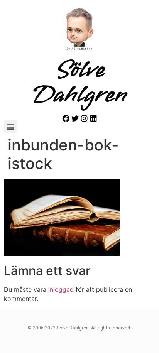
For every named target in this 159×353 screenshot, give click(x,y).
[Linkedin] (93, 118)
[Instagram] (84, 118)
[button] (10, 126)
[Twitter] (75, 118)
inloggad (61, 289)
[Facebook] (65, 118)
